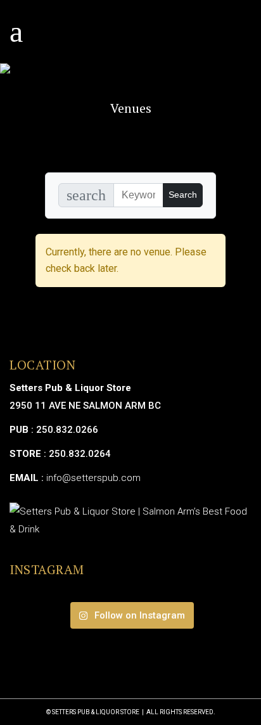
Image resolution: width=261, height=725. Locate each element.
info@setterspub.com (93, 478)
